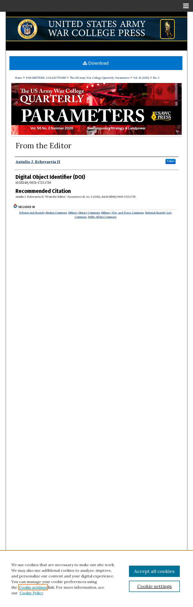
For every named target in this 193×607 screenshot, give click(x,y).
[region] (96, 578)
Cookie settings (33, 587)
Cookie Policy (31, 593)
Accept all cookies (154, 571)
